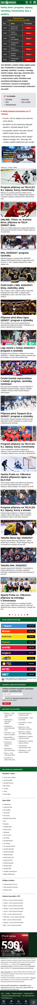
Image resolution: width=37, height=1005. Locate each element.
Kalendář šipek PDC (9, 849)
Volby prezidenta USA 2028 (11, 887)
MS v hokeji (26, 102)
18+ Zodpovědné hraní (28, 995)
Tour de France (7, 835)
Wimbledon (6, 832)
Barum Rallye (7, 794)
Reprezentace (11, 105)
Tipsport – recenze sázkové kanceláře (13, 903)
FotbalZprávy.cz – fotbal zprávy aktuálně (8, 721)
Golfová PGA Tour (8, 860)
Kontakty (8, 993)
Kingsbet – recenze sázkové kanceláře (13, 922)
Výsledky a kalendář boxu (10, 871)
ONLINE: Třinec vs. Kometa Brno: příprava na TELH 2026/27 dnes (16, 222)
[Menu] (34, 2)
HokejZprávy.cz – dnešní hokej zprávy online (9, 728)
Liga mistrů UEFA (8, 780)
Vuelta (5, 791)
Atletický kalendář (8, 854)
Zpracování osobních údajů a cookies (11, 995)
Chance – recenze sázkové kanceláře (13, 911)
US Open (6, 788)
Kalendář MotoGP (8, 840)
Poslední (28, 615)
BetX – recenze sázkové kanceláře (12, 919)
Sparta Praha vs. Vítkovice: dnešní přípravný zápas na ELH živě (16, 477)
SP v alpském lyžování (9, 846)
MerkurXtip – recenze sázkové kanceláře (14, 917)
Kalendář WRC (7, 868)
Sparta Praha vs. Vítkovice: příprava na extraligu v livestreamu (16, 598)
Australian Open (8, 826)
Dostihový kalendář (8, 863)
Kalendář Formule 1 (9, 783)
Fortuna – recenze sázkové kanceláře (13, 900)
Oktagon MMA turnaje (9, 874)
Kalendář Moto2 (8, 865)
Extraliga (9, 99)
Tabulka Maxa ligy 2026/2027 (17, 537)
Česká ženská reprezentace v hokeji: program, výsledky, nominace (16, 381)
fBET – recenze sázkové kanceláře (12, 925)
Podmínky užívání (28, 993)
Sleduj (28, 28)
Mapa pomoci (19, 987)
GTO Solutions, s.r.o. (7, 997)
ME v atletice (7, 785)
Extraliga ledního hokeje (10, 818)
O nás (2, 993)
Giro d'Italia (6, 838)
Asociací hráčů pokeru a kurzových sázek (23, 968)
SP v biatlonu (7, 843)
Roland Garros (7, 829)
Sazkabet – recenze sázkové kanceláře (14, 908)
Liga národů (7, 812)
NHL (7, 102)
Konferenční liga (8, 807)
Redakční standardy (17, 993)
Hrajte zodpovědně (6, 972)
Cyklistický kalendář (9, 851)
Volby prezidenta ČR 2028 (10, 884)
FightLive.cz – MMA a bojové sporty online (9, 715)
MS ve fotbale (7, 810)
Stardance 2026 (8, 890)
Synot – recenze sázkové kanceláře (13, 914)
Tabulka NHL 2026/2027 (14, 565)
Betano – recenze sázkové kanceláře (13, 905)
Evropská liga (7, 804)
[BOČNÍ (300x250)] (14, 955)
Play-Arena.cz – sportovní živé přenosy (8, 743)
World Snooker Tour (9, 857)
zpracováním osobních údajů (20, 698)
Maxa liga (25, 99)
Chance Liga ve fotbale (9, 777)
